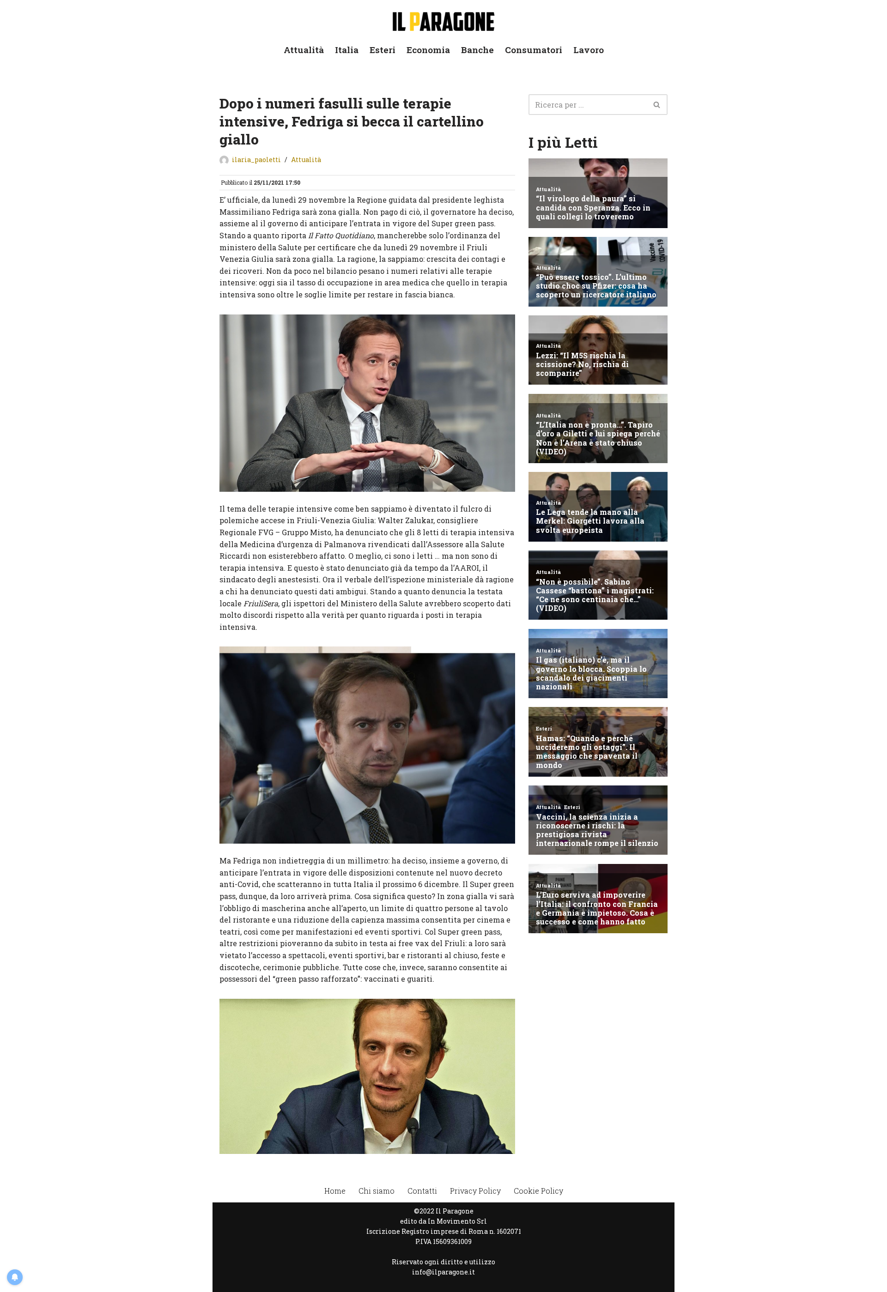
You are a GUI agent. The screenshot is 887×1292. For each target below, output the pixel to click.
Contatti (422, 1190)
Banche (477, 49)
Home (335, 1190)
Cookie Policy (538, 1190)
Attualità (304, 49)
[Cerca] (657, 104)
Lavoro (588, 49)
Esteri (382, 49)
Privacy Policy (475, 1190)
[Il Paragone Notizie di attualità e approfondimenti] (443, 19)
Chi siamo (376, 1190)
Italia (346, 49)
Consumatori (533, 49)
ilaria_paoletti (256, 159)
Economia (428, 49)
